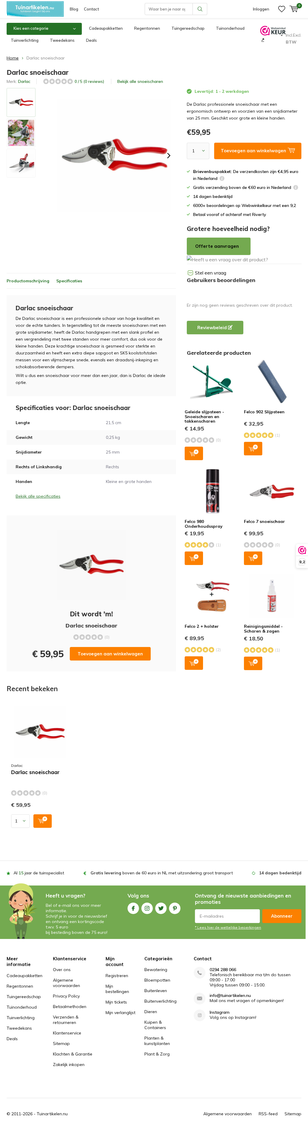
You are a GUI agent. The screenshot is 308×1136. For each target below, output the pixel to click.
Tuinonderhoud (230, 28)
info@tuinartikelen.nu (230, 995)
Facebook (133, 908)
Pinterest (174, 908)
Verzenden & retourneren (66, 1019)
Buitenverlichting (160, 1001)
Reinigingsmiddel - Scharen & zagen (263, 629)
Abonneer (282, 916)
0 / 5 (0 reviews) (89, 81)
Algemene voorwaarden (66, 982)
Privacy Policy (66, 996)
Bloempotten (157, 980)
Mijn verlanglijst (120, 1012)
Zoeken (200, 9)
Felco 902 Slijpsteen (264, 412)
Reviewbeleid (212, 327)
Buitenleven (155, 990)
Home (13, 58)
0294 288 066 (223, 969)
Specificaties (69, 281)
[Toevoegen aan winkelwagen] (42, 821)
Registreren (117, 975)
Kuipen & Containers (155, 1024)
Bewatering (155, 969)
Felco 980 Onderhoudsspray (204, 524)
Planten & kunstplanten (157, 1040)
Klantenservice (67, 1033)
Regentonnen (147, 28)
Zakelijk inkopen (69, 1064)
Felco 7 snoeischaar (264, 521)
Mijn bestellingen (117, 988)
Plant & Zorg (157, 1054)
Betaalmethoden (69, 1006)
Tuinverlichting (24, 40)
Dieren (150, 1011)
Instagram (147, 908)
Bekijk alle (140, 81)
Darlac (24, 81)
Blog (74, 9)
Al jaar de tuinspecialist (39, 873)
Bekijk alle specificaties (38, 496)
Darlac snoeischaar (35, 772)
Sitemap (61, 1043)
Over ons (62, 969)
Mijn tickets (116, 1002)
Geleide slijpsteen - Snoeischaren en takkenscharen (204, 416)
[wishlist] (281, 9)
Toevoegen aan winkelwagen (110, 654)
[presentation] (169, 155)
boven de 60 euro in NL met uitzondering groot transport (162, 873)
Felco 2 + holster (202, 626)
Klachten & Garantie (72, 1054)
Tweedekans (62, 40)
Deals (91, 40)
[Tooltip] (222, 179)
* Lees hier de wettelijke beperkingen (228, 927)
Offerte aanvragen (217, 246)
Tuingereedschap (188, 28)
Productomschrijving (28, 281)
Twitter (161, 908)
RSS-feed (268, 1113)
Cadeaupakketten (106, 28)
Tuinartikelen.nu (52, 1113)
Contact (91, 9)
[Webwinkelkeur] (262, 39)
